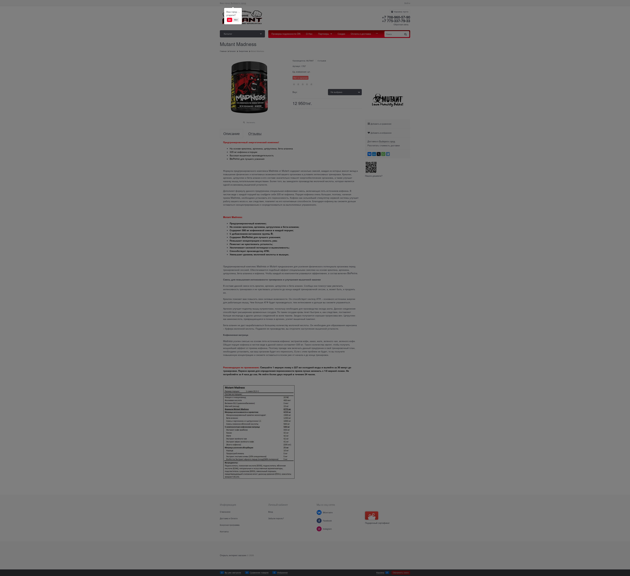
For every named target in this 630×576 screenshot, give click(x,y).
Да (229, 19)
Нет (236, 19)
